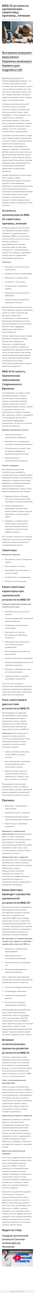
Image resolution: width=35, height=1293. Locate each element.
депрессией (18, 420)
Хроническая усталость (11, 78)
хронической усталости (17, 81)
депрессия (19, 326)
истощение (25, 1015)
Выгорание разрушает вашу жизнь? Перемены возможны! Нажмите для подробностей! (17, 61)
